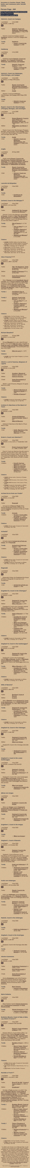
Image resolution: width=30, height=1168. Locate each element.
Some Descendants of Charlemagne (19, 276)
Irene (18, 969)
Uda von (18, 226)
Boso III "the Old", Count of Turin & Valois (20, 1083)
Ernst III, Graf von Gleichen (19, 464)
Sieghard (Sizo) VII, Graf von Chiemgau (21, 624)
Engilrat (16, 660)
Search (11, 13)
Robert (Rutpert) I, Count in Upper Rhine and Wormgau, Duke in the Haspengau (20, 120)
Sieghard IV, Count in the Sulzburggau (19, 601)
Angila (14, 91)
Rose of (9, 346)
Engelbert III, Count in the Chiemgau (20, 668)
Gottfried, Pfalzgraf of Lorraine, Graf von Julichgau (20, 231)
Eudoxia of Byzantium (20, 988)
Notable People (4, 13)
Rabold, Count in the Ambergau (18, 891)
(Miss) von (20, 466)
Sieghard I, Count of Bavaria (9, 810)
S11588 (6, 356)
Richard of (20, 1129)
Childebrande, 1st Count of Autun (11, 1098)
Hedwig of (20, 217)
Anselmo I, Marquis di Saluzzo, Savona (18, 374)
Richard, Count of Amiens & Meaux (13, 1093)
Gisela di (17, 376)
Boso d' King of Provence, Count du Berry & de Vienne (20, 1047)
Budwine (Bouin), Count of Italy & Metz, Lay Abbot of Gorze (13, 1092)
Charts (25, 12)
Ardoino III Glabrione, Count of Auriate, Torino (19, 417)
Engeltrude (12, 1037)
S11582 (6, 242)
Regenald (15, 503)
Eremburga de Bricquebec (18, 195)
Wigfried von (20, 235)
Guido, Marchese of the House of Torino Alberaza (21, 431)
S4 (5, 1065)
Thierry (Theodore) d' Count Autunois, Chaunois (14, 1096)
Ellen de (17, 343)
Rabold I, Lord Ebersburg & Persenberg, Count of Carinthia (20, 874)
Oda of (16, 223)
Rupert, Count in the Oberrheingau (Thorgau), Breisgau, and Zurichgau (19, 86)
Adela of (6, 608)
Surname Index (11, 12)
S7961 (6, 1063)
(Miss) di (17, 421)
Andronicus (19, 966)
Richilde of (19, 1034)
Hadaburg (4, 37)
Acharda (8, 509)
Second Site (17, 1165)
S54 (5, 247)
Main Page (3, 12)
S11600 (6, 480)
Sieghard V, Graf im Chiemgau (19, 671)
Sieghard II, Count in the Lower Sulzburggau (19, 738)
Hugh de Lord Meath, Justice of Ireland (15, 345)
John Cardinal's (12, 1165)
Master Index (19, 12)
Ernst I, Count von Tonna (19, 447)
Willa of (16, 603)
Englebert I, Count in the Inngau (10, 779)
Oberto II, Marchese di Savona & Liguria (20, 390)
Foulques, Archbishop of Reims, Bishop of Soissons (20, 519)
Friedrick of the (18, 629)
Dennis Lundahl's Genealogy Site (9, 15)
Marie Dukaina (16, 986)
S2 (5, 248)
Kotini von (18, 772)
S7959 (6, 526)
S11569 (6, 244)
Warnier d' (19, 1132)
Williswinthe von (19, 126)
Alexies (22, 1004)
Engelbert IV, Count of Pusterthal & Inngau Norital (20, 618)
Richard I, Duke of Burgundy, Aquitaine (20, 1052)
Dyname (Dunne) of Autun (9, 1100)
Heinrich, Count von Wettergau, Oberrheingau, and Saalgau (20, 30)
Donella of (19, 394)
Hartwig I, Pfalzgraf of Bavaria (12, 608)
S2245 (6, 477)
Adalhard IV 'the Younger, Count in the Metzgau (20, 211)
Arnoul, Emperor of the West (19, 281)
